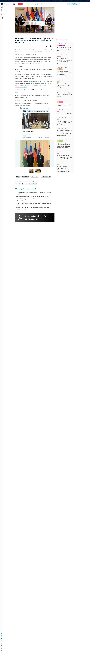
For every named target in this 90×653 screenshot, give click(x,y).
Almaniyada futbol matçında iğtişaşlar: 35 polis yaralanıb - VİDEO (33, 196)
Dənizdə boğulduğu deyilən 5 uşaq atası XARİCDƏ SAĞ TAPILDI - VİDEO (64, 123)
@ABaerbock (43, 83)
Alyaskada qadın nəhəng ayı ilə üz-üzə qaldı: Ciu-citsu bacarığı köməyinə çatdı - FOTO (64, 157)
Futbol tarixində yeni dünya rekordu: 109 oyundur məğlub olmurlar (64, 94)
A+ (51, 46)
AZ (1, 3)
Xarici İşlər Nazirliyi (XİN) (46, 176)
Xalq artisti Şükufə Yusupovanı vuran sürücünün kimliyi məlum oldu (65, 49)
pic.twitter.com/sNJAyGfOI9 (21, 87)
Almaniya (18, 176)
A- (47, 46)
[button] (68, 4)
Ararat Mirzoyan (25, 176)
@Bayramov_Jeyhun (32, 81)
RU (1, 6)
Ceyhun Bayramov (34, 176)
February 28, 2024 (39, 89)
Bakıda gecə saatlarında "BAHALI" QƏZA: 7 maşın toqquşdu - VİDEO (63, 85)
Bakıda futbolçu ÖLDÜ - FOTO (64, 113)
